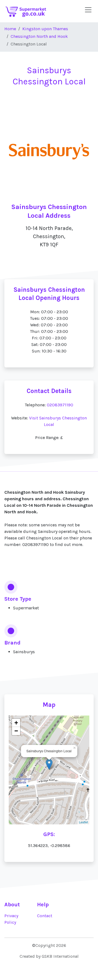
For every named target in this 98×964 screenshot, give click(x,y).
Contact (44, 915)
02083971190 (60, 404)
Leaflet (83, 822)
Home (10, 28)
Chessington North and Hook (39, 36)
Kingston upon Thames (45, 28)
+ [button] (16, 722)
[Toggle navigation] (88, 9)
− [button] (16, 730)
